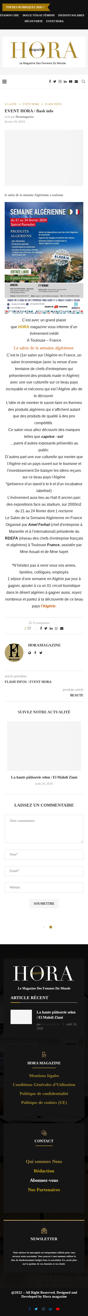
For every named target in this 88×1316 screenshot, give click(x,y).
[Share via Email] (61, 628)
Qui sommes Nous (44, 1161)
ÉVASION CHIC (9, 15)
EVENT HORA (55, 21)
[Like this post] (32, 628)
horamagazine (25, 116)
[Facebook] (50, 81)
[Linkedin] (65, 81)
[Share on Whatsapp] (56, 628)
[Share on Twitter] (45, 628)
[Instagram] (60, 81)
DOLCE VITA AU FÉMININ (39, 15)
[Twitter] (54, 81)
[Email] (76, 81)
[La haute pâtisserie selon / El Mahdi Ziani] (44, 746)
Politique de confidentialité (44, 1093)
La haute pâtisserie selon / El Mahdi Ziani (44, 777)
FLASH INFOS (53, 104)
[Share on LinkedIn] (51, 628)
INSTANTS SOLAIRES (71, 15)
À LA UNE (11, 104)
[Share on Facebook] (41, 628)
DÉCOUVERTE (34, 21)
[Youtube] (70, 81)
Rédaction (44, 1170)
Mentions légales (44, 1075)
